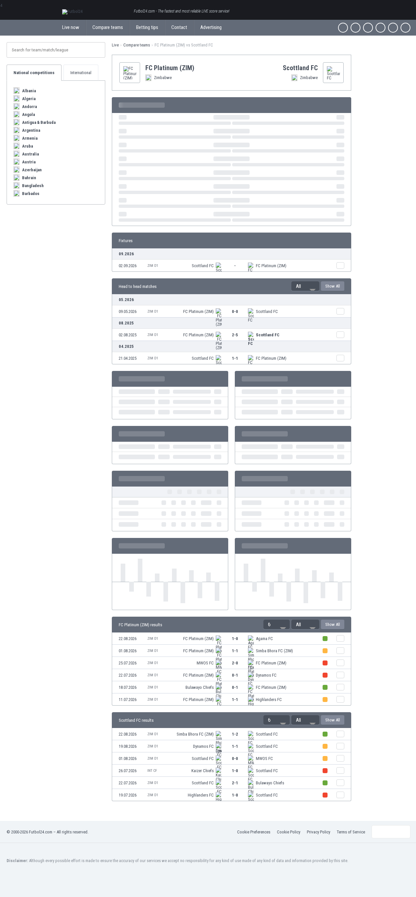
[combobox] (305, 286)
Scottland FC (203, 265)
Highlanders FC (269, 699)
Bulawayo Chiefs (199, 687)
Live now (70, 27)
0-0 (235, 311)
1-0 (235, 638)
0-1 (235, 675)
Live (115, 44)
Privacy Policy (318, 832)
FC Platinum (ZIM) (271, 265)
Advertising (211, 27)
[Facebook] (343, 28)
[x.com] (355, 28)
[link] (231, 265)
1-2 (235, 734)
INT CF (152, 771)
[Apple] (380, 28)
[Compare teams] (340, 265)
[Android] (393, 28)
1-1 (235, 358)
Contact (179, 27)
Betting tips (147, 27)
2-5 (235, 334)
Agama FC (264, 638)
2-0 (235, 662)
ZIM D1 (152, 266)
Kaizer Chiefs (202, 770)
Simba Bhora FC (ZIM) (274, 650)
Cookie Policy (288, 832)
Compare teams (107, 27)
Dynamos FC (266, 675)
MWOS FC (205, 662)
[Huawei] (405, 28)
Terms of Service (351, 832)
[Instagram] (368, 28)
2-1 (235, 782)
